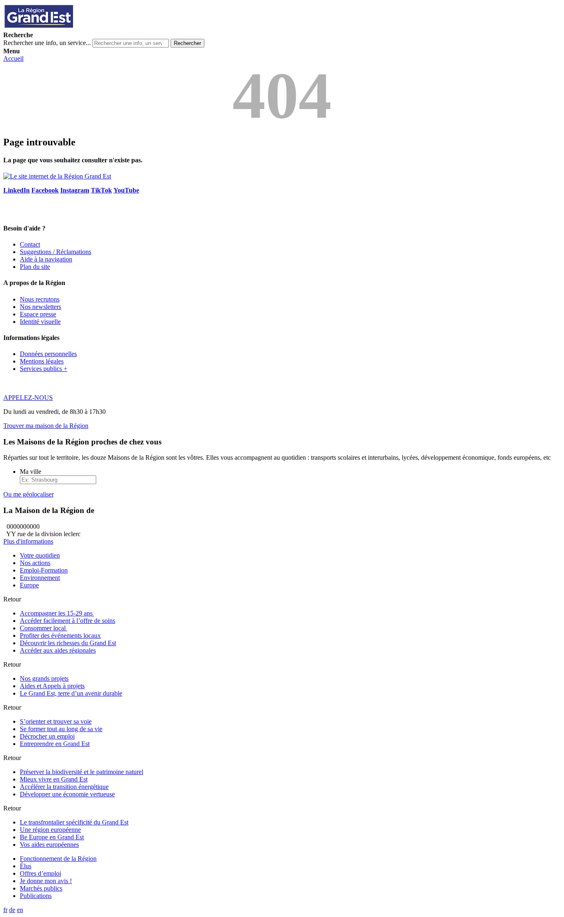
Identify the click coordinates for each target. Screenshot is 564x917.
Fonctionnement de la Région (58, 858)
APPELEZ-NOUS (28, 397)
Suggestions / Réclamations (55, 251)
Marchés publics (41, 888)
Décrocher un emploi (47, 736)
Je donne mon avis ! (46, 880)
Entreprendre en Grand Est (55, 743)
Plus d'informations (28, 541)
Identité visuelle (40, 321)
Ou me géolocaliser (28, 494)
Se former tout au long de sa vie (61, 728)
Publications (36, 895)
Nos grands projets (44, 678)
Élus (25, 865)
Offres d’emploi (40, 873)
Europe (29, 585)
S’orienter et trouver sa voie (56, 721)
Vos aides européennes (49, 844)
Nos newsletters (40, 306)
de (12, 909)
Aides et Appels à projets (52, 685)
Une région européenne (50, 829)
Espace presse (38, 314)
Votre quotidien (40, 555)
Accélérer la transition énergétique (64, 786)
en (20, 909)
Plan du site (35, 266)
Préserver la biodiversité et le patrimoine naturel (81, 771)
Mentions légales (42, 361)
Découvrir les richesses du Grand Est (68, 642)
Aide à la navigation (46, 259)
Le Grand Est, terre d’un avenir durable (71, 693)
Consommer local (43, 628)
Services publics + (43, 368)
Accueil (13, 58)
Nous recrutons (39, 299)
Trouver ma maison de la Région (45, 425)
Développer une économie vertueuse (67, 794)
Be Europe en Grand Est (52, 837)
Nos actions (35, 562)
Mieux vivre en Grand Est (54, 779)
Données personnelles (48, 353)
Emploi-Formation (44, 570)
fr (5, 909)
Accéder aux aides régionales (58, 650)
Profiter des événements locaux (60, 635)
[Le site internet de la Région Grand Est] (75, 27)
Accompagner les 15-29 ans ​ (57, 613)
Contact (30, 244)
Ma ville (30, 471)
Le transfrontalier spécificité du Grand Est (74, 822)
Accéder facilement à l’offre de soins (67, 620)
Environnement (40, 577)
